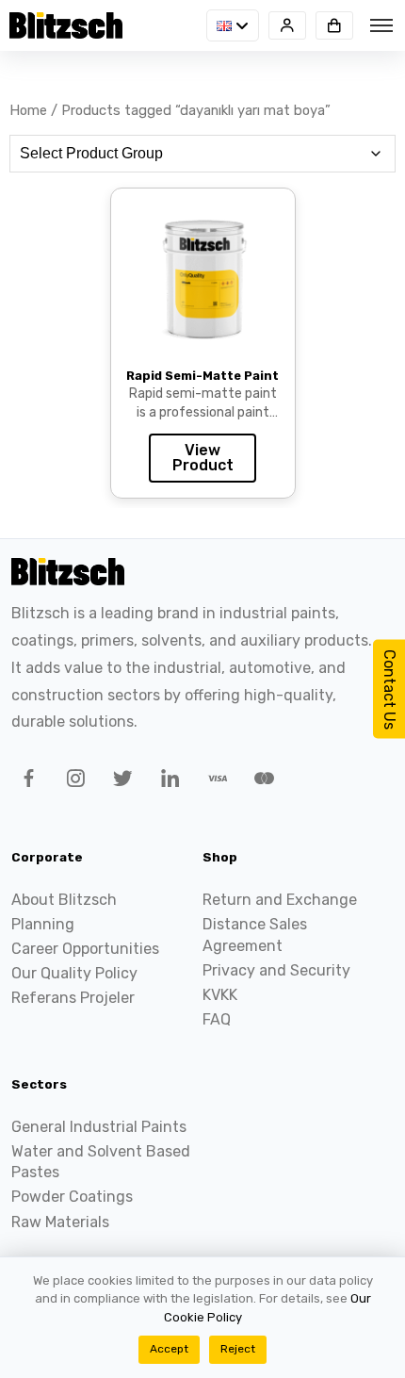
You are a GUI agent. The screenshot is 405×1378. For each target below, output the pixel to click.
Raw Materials (60, 1222)
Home (28, 110)
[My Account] (287, 25)
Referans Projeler (73, 998)
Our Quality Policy (74, 973)
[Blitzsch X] (119, 781)
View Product (203, 457)
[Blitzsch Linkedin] (167, 781)
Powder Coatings (72, 1197)
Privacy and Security (276, 970)
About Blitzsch (64, 900)
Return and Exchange (279, 900)
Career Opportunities (85, 949)
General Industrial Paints (98, 1127)
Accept (169, 1348)
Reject (237, 1348)
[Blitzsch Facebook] (25, 781)
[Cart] (334, 25)
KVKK (219, 995)
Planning (42, 924)
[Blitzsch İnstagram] (72, 781)
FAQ (216, 1019)
